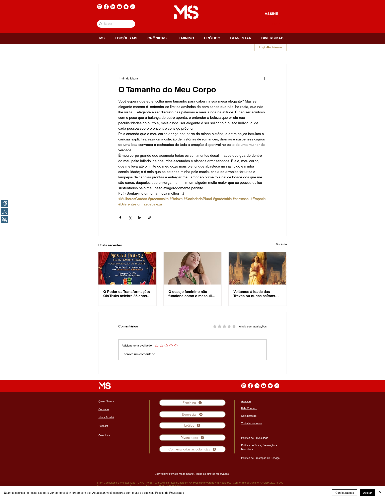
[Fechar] (380, 492)
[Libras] (4, 203)
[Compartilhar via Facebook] (120, 218)
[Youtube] (119, 6)
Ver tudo (281, 244)
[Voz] (4, 211)
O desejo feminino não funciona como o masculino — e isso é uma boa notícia (192, 294)
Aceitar (367, 493)
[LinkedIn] (112, 6)
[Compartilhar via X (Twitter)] (130, 218)
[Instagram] (99, 6)
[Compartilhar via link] (150, 218)
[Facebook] (106, 6)
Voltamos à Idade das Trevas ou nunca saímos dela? (254, 294)
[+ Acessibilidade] (4, 219)
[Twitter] (126, 6)
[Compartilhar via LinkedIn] (140, 218)
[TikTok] (132, 6)
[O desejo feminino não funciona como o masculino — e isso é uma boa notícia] (193, 268)
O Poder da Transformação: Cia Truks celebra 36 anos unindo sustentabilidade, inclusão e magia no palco (126, 294)
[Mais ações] (264, 78)
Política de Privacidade (169, 493)
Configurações (344, 493)
